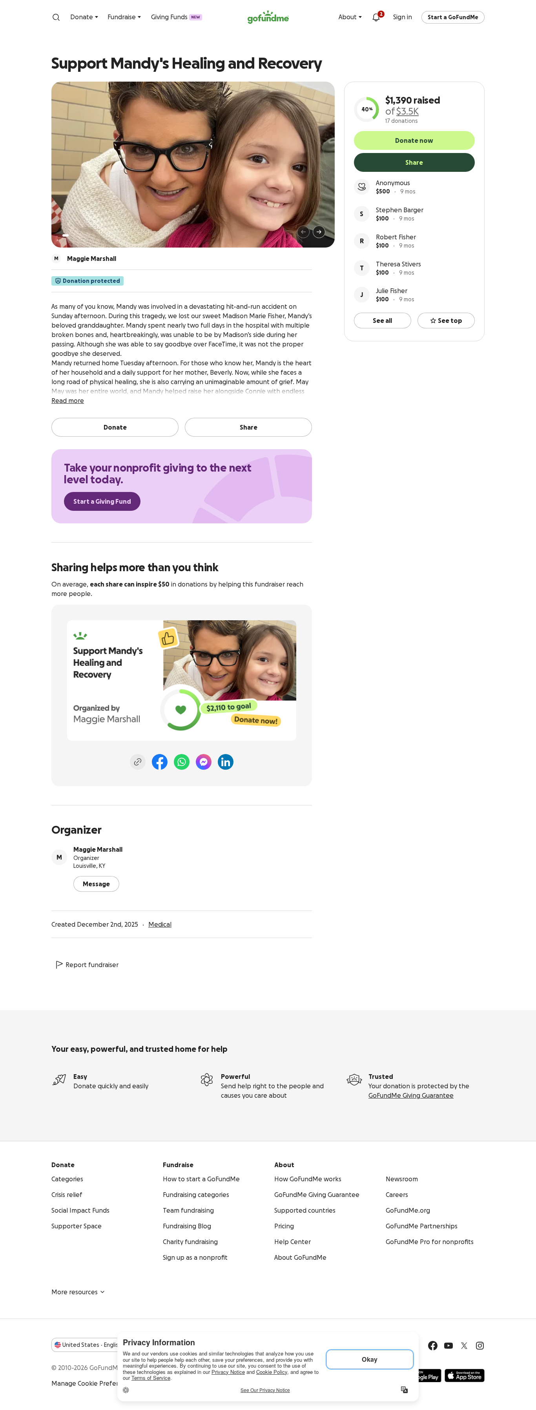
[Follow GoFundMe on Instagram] (480, 1346)
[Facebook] (160, 762)
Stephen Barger (399, 209)
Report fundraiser (92, 964)
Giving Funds (175, 16)
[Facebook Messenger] (203, 762)
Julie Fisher (391, 290)
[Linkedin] (225, 762)
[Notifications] (376, 17)
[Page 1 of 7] (65, 235)
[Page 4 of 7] (84, 235)
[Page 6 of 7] (94, 235)
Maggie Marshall (97, 849)
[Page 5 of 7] (89, 235)
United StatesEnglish (92, 1345)
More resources (74, 1291)
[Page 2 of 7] (73, 235)
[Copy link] (138, 762)
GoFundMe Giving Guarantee (411, 1095)
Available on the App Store (465, 1375)
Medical (159, 924)
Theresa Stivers (398, 264)
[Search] (56, 17)
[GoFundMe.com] (268, 17)
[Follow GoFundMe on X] (464, 1346)
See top (450, 320)
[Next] (319, 232)
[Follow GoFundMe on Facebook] (433, 1346)
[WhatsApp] (182, 762)
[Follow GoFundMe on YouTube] (448, 1346)
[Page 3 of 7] (78, 235)
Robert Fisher (396, 236)
